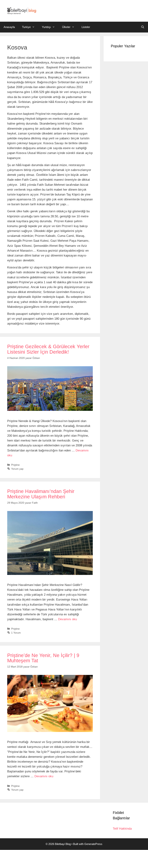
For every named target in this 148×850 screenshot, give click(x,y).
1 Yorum (16, 632)
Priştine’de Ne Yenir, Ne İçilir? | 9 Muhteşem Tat (43, 658)
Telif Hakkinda (122, 828)
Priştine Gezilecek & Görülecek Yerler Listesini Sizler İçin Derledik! (48, 349)
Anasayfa (9, 27)
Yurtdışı (46, 27)
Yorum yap (17, 468)
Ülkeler (66, 27)
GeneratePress (93, 843)
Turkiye (26, 27)
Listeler (86, 27)
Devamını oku (67, 619)
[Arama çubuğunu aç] (142, 27)
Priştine (15, 464)
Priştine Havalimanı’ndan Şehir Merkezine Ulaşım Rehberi (40, 494)
